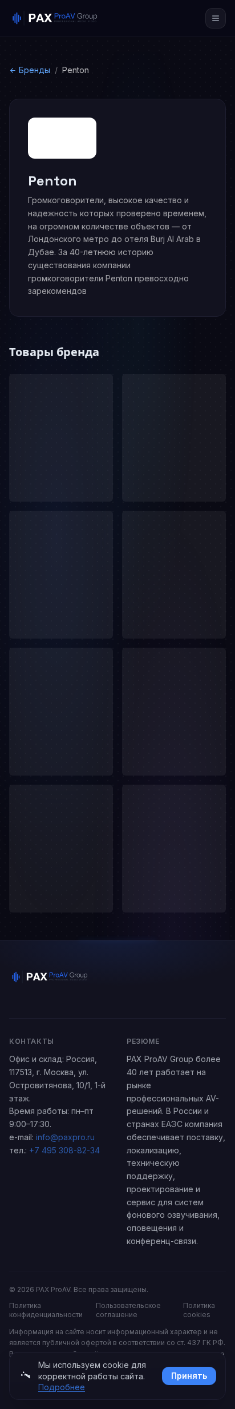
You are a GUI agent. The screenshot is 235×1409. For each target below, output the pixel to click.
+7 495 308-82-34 (64, 1150)
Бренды (34, 70)
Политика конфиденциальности (46, 1310)
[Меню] (215, 18)
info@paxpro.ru (65, 1137)
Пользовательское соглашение (128, 1310)
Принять (189, 1375)
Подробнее (61, 1387)
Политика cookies (199, 1310)
